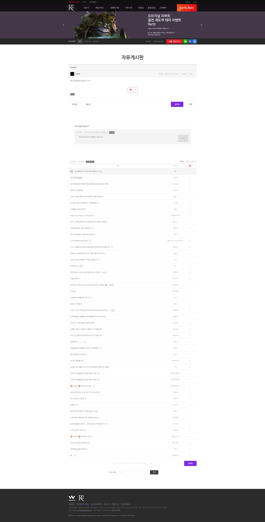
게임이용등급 (125, 504)
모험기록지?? (75, 279)
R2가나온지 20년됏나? (78, 399)
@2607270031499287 (175, 241)
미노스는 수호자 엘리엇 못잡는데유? (82, 323)
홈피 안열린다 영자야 (78, 354)
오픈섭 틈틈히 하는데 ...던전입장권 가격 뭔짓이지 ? (89, 424)
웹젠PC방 (115, 504)
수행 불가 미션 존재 (78, 209)
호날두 (175, 177)
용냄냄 (175, 392)
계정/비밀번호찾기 (158, 41)
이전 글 (74, 104)
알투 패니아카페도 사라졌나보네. (82, 411)
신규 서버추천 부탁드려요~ (80, 241)
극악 (175, 297)
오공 (175, 259)
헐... (73, 455)
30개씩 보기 (81, 161)
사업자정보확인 (115, 510)
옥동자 (175, 398)
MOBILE (93, 2)
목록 (190, 104)
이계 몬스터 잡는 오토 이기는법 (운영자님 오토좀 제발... (90, 285)
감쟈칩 (175, 203)
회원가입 (188, 2)
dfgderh (175, 430)
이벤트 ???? (74, 405)
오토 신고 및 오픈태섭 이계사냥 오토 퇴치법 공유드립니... (91, 310)
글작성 (177, 104)
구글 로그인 (195, 41)
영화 (175, 449)
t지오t (175, 342)
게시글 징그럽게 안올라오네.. (80, 443)
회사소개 (107, 504)
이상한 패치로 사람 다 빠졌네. (81, 228)
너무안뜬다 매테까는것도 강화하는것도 (84, 418)
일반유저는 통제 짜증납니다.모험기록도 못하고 (87, 253)
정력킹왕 (175, 417)
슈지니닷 (175, 424)
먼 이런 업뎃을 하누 (77, 361)
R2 (71, 7)
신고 (72, 94)
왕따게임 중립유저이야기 (78, 449)
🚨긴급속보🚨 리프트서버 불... (82, 386)
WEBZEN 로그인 (174, 41)
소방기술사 (175, 291)
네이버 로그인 (185, 41)
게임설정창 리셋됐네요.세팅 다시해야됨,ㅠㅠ (85, 348)
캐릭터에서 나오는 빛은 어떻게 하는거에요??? (87, 272)
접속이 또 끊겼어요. (77, 190)
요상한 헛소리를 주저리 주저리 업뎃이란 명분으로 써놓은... (90, 367)
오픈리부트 (75, 266)
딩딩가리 (175, 278)
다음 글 (88, 104)
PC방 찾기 (96, 41)
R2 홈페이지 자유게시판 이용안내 (88, 171)
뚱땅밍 (175, 272)
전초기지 (175, 405)
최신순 (182, 161)
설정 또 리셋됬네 (76, 304)
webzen (74, 2)
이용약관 (71, 504)
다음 (201, 25)
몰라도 (175, 222)
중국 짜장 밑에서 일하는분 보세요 (83, 234)
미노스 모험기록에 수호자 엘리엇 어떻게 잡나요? (87, 197)
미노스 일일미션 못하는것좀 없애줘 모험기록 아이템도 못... (91, 247)
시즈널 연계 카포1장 (78, 430)
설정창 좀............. (78, 342)
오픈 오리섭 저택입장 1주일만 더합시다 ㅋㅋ (85, 260)
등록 (183, 138)
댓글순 (188, 161)
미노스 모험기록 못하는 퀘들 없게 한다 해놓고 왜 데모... (89, 222)
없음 (175, 196)
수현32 (175, 411)
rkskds (175, 354)
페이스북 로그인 (190, 41)
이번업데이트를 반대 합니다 (81, 298)
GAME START (187, 7)
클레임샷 (175, 285)
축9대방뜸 (74, 178)
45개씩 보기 (90, 161)
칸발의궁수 (175, 443)
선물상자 (175, 228)
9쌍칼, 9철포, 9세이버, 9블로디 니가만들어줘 (86, 329)
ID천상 (175, 190)
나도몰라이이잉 (175, 215)
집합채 (78, 74)
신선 (72, 291)
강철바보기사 (175, 436)
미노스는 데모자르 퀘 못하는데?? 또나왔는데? (86, 335)
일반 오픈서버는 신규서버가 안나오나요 (84, 392)
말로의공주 (175, 360)
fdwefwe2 (175, 184)
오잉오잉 (175, 247)
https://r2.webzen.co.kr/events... (82, 215)
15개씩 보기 (72, 161)
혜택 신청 (88, 41)
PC (85, 2)
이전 (63, 25)
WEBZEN (71, 498)
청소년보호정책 (96, 504)
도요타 (175, 234)
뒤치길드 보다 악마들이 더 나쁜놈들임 (84, 203)
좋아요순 (194, 161)
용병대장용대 (175, 373)
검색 (154, 472)
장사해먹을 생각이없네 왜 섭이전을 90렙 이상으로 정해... (90, 184)
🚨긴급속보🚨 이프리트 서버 (81, 436)
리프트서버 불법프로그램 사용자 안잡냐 (85, 373)
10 (144, 463)
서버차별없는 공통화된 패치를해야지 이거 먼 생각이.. (88, 317)
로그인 (195, 2)
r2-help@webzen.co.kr (85, 510)
